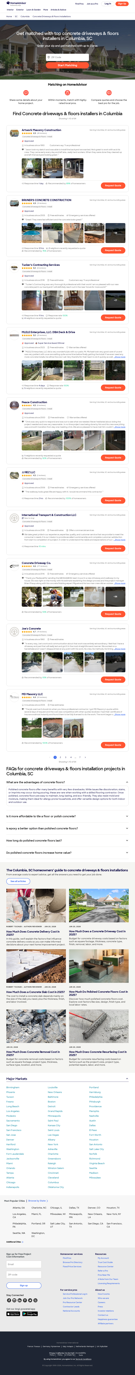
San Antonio (95, 1144)
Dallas (92, 1125)
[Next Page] (85, 757)
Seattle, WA (19, 1233)
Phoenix (10, 1092)
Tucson (10, 1097)
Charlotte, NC (39, 1207)
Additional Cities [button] (13, 1242)
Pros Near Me (104, 1275)
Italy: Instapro (68, 1346)
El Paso (93, 1130)
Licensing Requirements (109, 1283)
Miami (9, 1163)
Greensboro (54, 1158)
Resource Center (106, 1266)
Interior (10, 10)
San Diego (11, 1125)
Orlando (10, 1168)
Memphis (94, 1111)
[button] (32, 168)
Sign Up (122, 3)
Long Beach (12, 1106)
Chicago (10, 1182)
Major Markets (16, 1079)
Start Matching (67, 65)
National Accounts (71, 1311)
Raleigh (52, 1163)
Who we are (103, 1298)
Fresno (10, 1101)
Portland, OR (38, 1223)
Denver (10, 1139)
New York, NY (114, 1214)
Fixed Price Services (72, 1266)
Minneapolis (54, 1116)
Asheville (52, 1149)
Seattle (93, 1168)
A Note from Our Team (108, 1279)
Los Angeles (12, 1111)
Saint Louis (53, 1130)
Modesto (11, 1116)
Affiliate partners (105, 1323)
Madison (93, 1173)
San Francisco (13, 1130)
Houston (93, 1139)
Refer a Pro (103, 1271)
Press (100, 1306)
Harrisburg (95, 1092)
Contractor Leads (71, 1306)
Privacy (52, 1354)
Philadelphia (95, 1097)
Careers (101, 1302)
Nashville (94, 1116)
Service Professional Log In (75, 1294)
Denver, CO (94, 1207)
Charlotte (53, 1154)
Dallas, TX (74, 1207)
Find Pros (67, 1258)
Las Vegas (53, 1135)
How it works (104, 1294)
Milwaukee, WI (58, 1214)
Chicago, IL (56, 1207)
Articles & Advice (58, 10)
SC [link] (16, 16)
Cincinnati (53, 1173)
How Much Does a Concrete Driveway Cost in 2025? (97, 933)
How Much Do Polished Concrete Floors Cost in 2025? (98, 993)
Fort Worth (95, 1135)
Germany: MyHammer (51, 1346)
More (45, 10)
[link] (67, 133)
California (60, 1354)
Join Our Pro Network (73, 1298)
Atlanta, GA (19, 1207)
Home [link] (9, 16)
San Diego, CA (95, 1223)
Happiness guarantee (108, 1319)
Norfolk (93, 1154)
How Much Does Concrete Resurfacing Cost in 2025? (98, 1053)
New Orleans (55, 1092)
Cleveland (53, 1177)
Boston (52, 1101)
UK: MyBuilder (102, 1346)
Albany (51, 1139)
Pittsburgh (94, 1101)
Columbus (53, 1182)
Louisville (53, 1087)
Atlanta (10, 1177)
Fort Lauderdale (15, 1154)
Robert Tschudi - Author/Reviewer (24, 927)
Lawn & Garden (33, 10)
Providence (95, 1106)
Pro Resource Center (72, 1302)
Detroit (52, 1106)
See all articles (18, 881)
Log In (108, 3)
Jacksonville (12, 1158)
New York (53, 1144)
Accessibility (81, 1354)
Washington (12, 1149)
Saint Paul (53, 1120)
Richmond (94, 1158)
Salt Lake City (96, 1149)
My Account (103, 1258)
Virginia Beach (97, 1163)
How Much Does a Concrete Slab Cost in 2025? (35, 992)
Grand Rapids (55, 1111)
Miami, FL (37, 1214)
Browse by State (37, 1200)
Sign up (24, 1285)
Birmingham (12, 1087)
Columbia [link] (25, 16)
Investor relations (106, 1311)
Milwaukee (95, 1177)
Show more (120, 357)
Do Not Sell (69, 1354)
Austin (92, 1120)
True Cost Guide (105, 1262)
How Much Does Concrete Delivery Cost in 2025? (33, 933)
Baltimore (53, 1097)
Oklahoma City (56, 1187)
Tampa (10, 1173)
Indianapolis (12, 1187)
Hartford (10, 1144)
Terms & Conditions (83, 1359)
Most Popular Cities (14, 1201)
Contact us (103, 1315)
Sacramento (13, 1120)
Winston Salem (56, 1168)
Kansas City (54, 1125)
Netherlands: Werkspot (85, 1346)
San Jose (11, 1135)
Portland (94, 1087)
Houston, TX (113, 1207)
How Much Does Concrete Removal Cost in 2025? (33, 1053)
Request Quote (113, 185)
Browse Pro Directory (72, 1262)
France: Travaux (33, 1346)
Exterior (20, 10)
